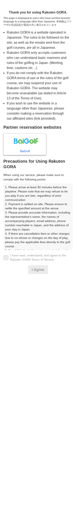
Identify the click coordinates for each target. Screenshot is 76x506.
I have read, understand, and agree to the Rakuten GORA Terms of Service (38, 257)
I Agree (38, 270)
